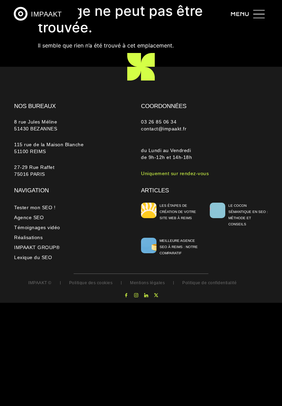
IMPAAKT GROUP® (36, 247)
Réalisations (28, 237)
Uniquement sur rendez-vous (175, 173)
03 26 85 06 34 (159, 122)
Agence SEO (29, 217)
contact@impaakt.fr (163, 128)
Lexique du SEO (33, 257)
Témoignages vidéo (37, 227)
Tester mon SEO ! (34, 207)
